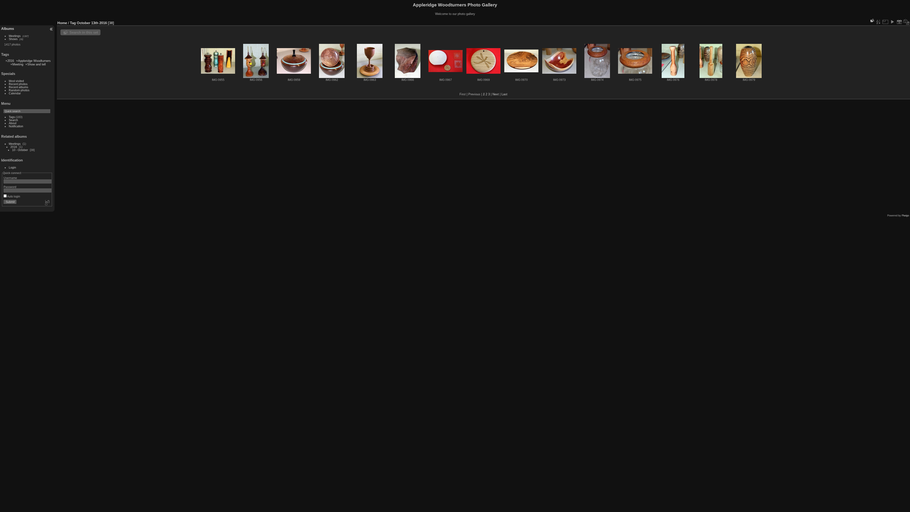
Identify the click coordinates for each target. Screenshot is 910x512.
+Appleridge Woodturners (33, 61)
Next (495, 94)
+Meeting (16, 64)
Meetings (15, 35)
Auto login (13, 196)
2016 (13, 146)
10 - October (20, 149)
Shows (13, 39)
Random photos (19, 90)
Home (62, 23)
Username (10, 177)
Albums (7, 29)
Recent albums (18, 87)
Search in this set (83, 32)
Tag (73, 23)
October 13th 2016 (92, 23)
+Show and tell (35, 64)
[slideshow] (892, 22)
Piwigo (905, 215)
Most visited (16, 80)
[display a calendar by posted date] (899, 22)
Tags (12, 117)
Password (10, 186)
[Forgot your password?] (47, 203)
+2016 (9, 61)
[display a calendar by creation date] (906, 22)
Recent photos (18, 84)
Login (12, 167)
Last (504, 94)
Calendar (15, 93)
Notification (16, 126)
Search (13, 120)
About (12, 123)
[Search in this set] (872, 20)
